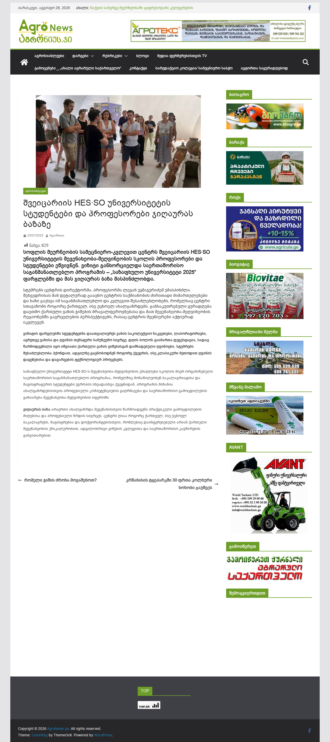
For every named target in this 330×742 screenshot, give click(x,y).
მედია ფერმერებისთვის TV (182, 55)
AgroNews (57, 235)
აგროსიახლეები (49, 55)
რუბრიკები (112, 55)
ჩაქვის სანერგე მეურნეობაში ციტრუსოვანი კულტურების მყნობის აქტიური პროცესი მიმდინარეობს (141, 10)
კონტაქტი (138, 68)
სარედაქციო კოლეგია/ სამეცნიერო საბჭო (194, 68)
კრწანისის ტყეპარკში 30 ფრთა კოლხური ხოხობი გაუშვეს (169, 484)
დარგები (80, 55)
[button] (91, 56)
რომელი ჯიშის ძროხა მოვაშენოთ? (60, 480)
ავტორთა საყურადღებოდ (264, 68)
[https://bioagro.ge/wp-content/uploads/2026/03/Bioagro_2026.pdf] (265, 106)
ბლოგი (142, 55)
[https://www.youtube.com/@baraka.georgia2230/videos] (264, 154)
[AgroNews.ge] (24, 62)
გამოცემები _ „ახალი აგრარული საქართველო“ (78, 68)
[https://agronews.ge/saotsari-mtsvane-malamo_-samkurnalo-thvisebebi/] (264, 399)
